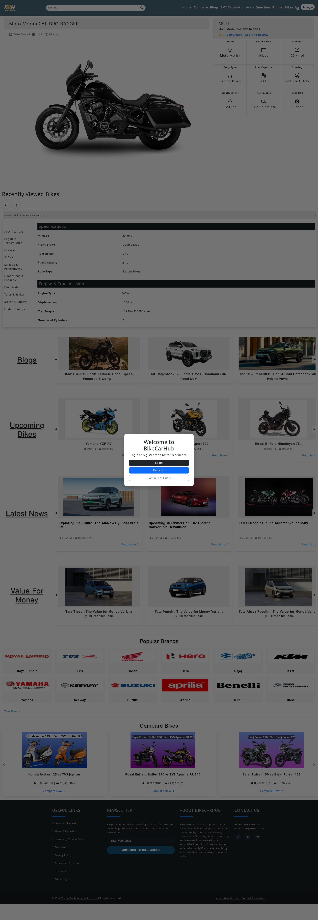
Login (159, 463)
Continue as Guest (159, 478)
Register (159, 470)
